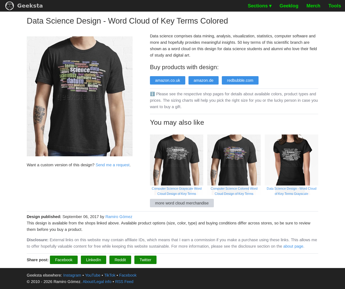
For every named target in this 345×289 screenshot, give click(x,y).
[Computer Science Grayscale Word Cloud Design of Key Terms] (176, 164)
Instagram (72, 275)
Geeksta (30, 5)
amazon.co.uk (167, 80)
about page (293, 246)
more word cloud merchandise (182, 203)
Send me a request (113, 165)
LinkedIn (93, 260)
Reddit (120, 260)
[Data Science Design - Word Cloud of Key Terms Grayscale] (291, 164)
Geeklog (289, 5)
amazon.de (203, 80)
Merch (313, 5)
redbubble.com (240, 80)
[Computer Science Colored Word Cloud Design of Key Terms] (234, 164)
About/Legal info (97, 281)
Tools (334, 5)
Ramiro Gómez (118, 216)
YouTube (92, 275)
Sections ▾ (260, 5)
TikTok (109, 275)
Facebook (63, 260)
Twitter (145, 260)
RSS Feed (124, 281)
